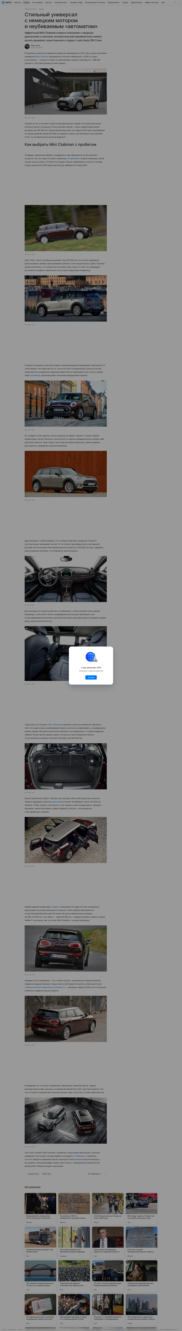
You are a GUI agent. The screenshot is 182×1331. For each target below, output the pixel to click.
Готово (91, 677)
